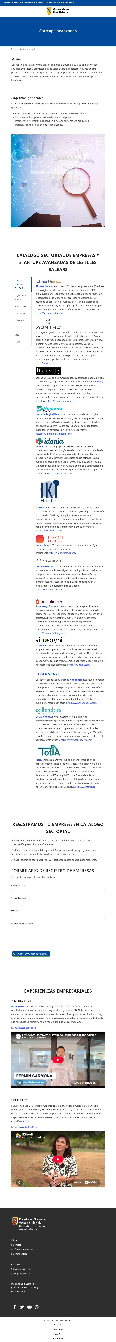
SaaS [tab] (17, 334)
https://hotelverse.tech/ (24, 1027)
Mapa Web (58, 1334)
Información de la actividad (22, 923)
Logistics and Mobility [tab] (21, 297)
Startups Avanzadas (20, 1273)
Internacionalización (21, 1269)
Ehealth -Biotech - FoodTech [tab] (19, 284)
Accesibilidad (58, 1338)
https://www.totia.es (84, 786)
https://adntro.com (46, 363)
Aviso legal (58, 1329)
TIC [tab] (16, 327)
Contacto (58, 1325)
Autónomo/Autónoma (22, 1249)
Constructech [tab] (21, 313)
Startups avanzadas (28, 49)
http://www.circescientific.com (52, 589)
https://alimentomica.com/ (50, 313)
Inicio (13, 49)
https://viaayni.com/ (79, 664)
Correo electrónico (18, 898)
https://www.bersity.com (60, 400)
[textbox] (58, 891)
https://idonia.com (62, 473)
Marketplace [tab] (20, 306)
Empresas (16, 1244)
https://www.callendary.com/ (76, 739)
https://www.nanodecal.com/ (81, 702)
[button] (31, 954)
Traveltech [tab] (19, 320)
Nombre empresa (18, 885)
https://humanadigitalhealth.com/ (54, 433)
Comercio (16, 1264)
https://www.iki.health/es (49, 530)
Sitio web (15, 911)
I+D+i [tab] (17, 341)
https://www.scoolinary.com (51, 633)
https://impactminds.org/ (62, 552)
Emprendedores (19, 1253)
